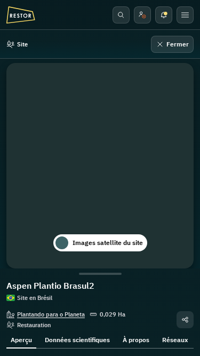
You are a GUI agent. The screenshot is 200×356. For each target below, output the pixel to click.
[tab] (21, 339)
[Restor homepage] (20, 14)
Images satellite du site (108, 243)
